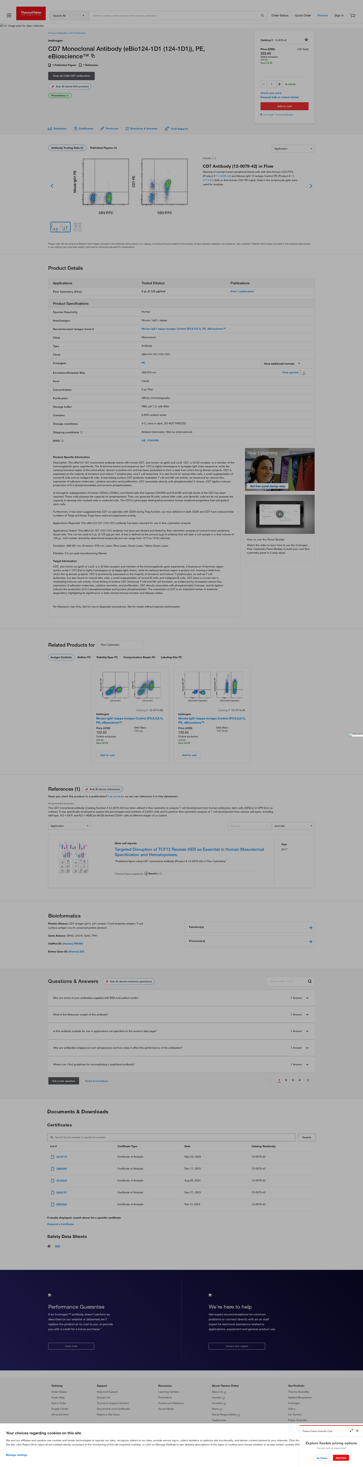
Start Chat (341, 1457)
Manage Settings (16, 1455)
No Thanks (322, 1458)
